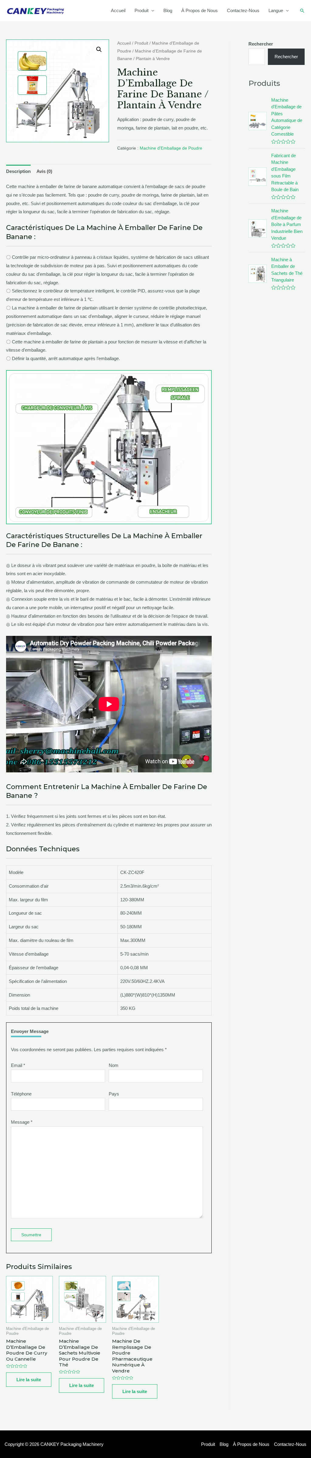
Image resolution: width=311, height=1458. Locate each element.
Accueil (118, 10)
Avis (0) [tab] (44, 171)
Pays (114, 1093)
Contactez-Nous (243, 10)
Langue (275, 10)
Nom (113, 1065)
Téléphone (21, 1093)
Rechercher (286, 56)
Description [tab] (18, 171)
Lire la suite (28, 1379)
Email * (18, 1065)
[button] (99, 49)
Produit (142, 10)
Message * (21, 1122)
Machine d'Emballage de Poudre (171, 148)
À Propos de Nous (199, 10)
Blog (167, 10)
